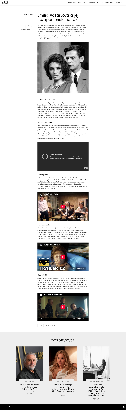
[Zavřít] (124, 408)
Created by (120, 407)
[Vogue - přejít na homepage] (4, 2)
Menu (117, 2)
